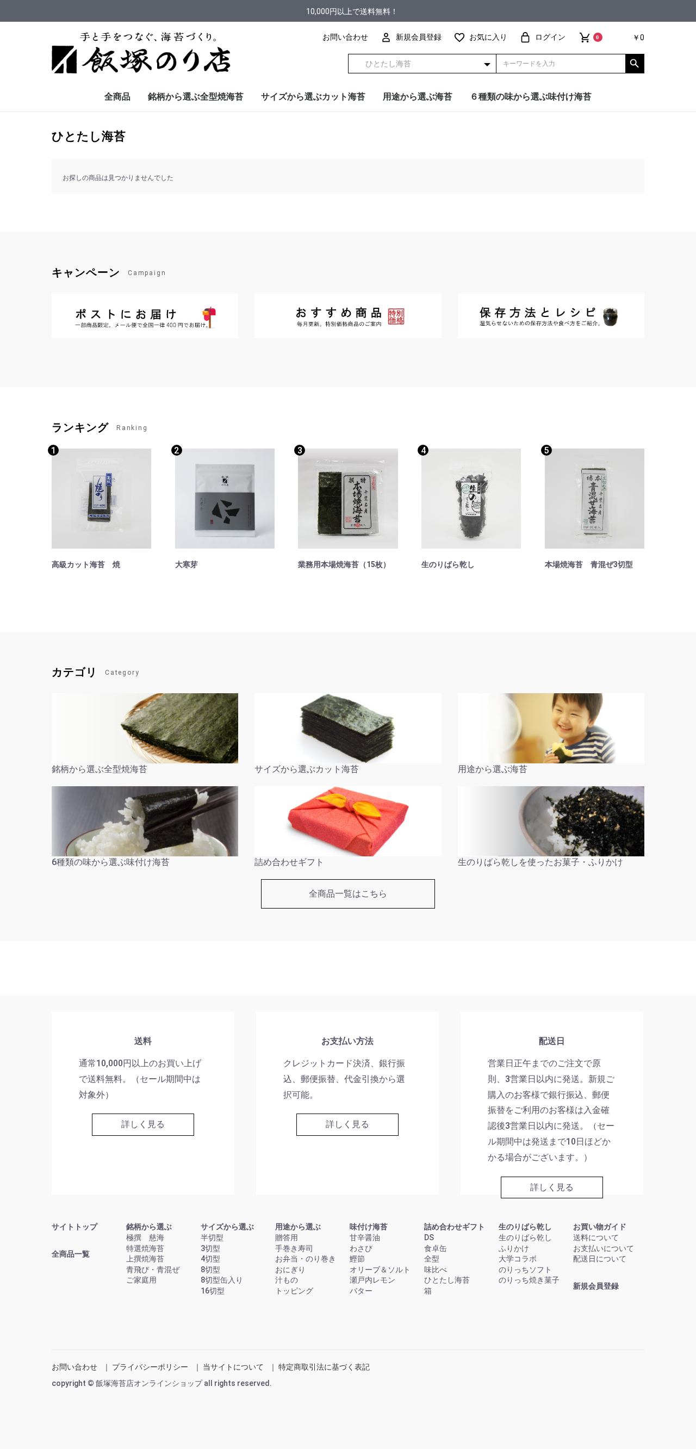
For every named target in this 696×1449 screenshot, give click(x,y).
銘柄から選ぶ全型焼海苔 (196, 96)
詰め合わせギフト (454, 1226)
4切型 (210, 1258)
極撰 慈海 (145, 1237)
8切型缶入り (222, 1280)
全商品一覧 (71, 1253)
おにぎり (290, 1269)
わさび (361, 1248)
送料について (596, 1237)
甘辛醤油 (365, 1237)
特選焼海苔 (145, 1248)
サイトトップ (74, 1226)
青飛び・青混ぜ (152, 1269)
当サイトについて (233, 1367)
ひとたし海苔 (89, 136)
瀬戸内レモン (372, 1280)
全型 (431, 1258)
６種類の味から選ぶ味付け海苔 (531, 96)
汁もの (286, 1280)
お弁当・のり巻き (305, 1258)
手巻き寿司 (294, 1248)
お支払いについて (603, 1248)
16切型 (213, 1290)
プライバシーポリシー (150, 1367)
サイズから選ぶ (227, 1226)
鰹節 (357, 1258)
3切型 (210, 1248)
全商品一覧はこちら (348, 893)
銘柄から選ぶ (149, 1226)
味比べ (435, 1269)
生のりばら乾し (525, 1226)
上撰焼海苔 (145, 1258)
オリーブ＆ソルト (380, 1269)
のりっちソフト (525, 1269)
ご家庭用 (141, 1280)
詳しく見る (143, 1124)
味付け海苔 (369, 1226)
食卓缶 (435, 1248)
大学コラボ (518, 1258)
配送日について (599, 1258)
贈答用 (286, 1237)
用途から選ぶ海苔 (417, 96)
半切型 (212, 1237)
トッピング (294, 1290)
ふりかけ (514, 1248)
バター (361, 1290)
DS (429, 1237)
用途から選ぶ (298, 1226)
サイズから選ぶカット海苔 (313, 96)
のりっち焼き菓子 (529, 1280)
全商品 (117, 96)
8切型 (210, 1269)
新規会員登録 (596, 1286)
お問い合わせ (74, 1367)
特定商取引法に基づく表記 (324, 1367)
